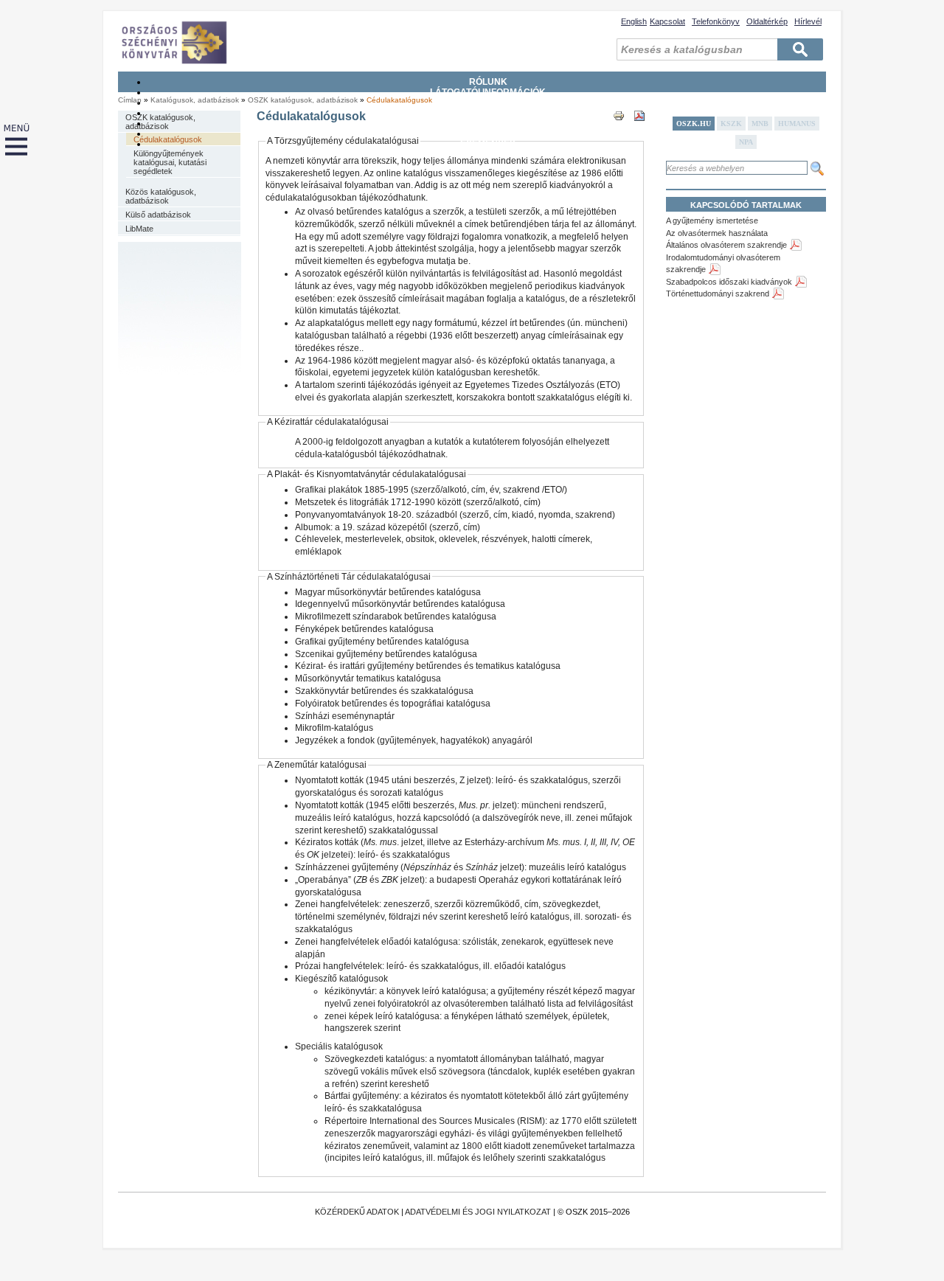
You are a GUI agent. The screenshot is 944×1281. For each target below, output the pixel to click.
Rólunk (488, 82)
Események (488, 144)
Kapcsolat (667, 21)
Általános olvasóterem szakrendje (726, 244)
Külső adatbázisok (158, 214)
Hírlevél (808, 21)
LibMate (139, 228)
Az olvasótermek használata (717, 233)
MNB (760, 123)
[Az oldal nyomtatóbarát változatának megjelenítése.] (619, 129)
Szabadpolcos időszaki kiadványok (729, 281)
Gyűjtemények (488, 102)
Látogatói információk (488, 92)
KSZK (731, 123)
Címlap (130, 100)
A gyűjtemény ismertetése (712, 220)
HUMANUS (797, 123)
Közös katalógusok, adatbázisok (160, 196)
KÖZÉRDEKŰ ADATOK (357, 1211)
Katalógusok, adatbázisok (488, 123)
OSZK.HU (693, 123)
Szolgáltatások (488, 113)
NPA (746, 142)
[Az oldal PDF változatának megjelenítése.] (639, 129)
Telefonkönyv (716, 21)
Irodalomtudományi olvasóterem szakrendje (723, 263)
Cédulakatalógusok (399, 100)
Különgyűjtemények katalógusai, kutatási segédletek (169, 162)
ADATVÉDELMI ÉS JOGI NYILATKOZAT (478, 1211)
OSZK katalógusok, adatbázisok (303, 100)
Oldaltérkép (767, 21)
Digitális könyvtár (487, 133)
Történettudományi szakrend (717, 293)
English (634, 21)
